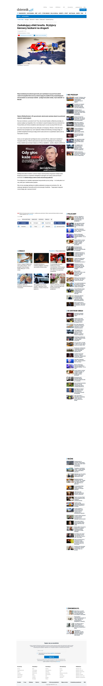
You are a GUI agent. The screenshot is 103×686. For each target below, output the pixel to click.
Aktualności (25, 16)
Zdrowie (33, 675)
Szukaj (84, 9)
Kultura (47, 678)
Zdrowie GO (32, 19)
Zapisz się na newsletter (41, 35)
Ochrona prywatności (54, 682)
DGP (64, 7)
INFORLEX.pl (58, 7)
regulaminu (52, 653)
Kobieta (47, 668)
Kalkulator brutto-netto (80, 675)
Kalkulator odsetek (79, 674)
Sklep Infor (19, 677)
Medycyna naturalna (63, 673)
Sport (33, 674)
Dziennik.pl (34, 666)
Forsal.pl (19, 673)
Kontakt (19, 682)
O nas (25, 682)
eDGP (18, 671)
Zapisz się (51, 657)
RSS (85, 682)
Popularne (52, 251)
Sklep (85, 7)
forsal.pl (51, 7)
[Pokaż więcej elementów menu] (85, 13)
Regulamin (44, 682)
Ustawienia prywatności (76, 682)
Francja (47, 219)
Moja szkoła (48, 673)
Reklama (31, 682)
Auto (19, 16)
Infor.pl (18, 668)
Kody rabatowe (48, 670)
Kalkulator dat (78, 668)
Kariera (37, 682)
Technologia (34, 670)
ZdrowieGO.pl (70, 7)
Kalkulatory (78, 666)
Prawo (61, 668)
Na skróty (19, 666)
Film (46, 675)
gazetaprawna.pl (79, 7)
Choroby (61, 674)
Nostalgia (27, 19)
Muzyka (47, 677)
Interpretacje (19, 675)
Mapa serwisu (64, 682)
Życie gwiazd (48, 674)
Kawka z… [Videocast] (40, 19)
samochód (34, 219)
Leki (60, 671)
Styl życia (61, 677)
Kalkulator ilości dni (79, 670)
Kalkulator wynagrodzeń (80, 677)
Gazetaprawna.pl (20, 670)
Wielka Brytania (26, 219)
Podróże (33, 677)
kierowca (41, 219)
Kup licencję (30, 214)
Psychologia (62, 675)
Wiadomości (34, 673)
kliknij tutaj (58, 661)
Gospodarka (34, 671)
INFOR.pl (45, 7)
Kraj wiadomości (60, 251)
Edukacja (47, 671)
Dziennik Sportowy (49, 19)
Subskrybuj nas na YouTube (26, 35)
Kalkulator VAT (78, 673)
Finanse (61, 670)
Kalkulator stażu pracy (80, 671)
